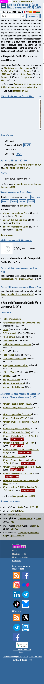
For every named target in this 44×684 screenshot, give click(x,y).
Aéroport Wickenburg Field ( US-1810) (19, 436)
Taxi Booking (25, 205)
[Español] (31, 12)
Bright (9, 12)
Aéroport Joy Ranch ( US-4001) (16, 428)
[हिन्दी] (38, 12)
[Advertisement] (22, 535)
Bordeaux (7, 375)
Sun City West (7, 71)
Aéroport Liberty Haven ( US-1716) (18, 407)
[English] (27, 12)
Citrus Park (26, 74)
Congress (5, 77)
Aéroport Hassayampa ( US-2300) (17, 473)
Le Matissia (8, 340)
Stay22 (31, 201)
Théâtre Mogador (10, 333)
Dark (13, 12)
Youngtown (26, 77)
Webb (3, 80)
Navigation (3, 5)
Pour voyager (7, 235)
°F (20, 12)
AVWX (20, 507)
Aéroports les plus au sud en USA (22, 87)
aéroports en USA (20, 90)
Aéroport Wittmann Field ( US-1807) (19, 442)
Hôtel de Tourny (10, 372)
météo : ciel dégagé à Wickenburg (16, 240)
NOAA (21, 510)
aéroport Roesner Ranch (13, 383)
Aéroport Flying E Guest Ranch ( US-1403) (21, 466)
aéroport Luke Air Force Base (15, 213)
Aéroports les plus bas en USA (16, 167)
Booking (5, 201)
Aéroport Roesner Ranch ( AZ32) (17, 403)
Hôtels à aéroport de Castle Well (17, 96)
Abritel (22, 201)
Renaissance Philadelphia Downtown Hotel (22, 322)
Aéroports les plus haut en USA (27, 164)
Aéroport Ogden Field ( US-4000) (17, 414)
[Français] (24, 13)
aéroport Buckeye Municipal (15, 219)
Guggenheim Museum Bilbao (15, 365)
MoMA (5, 329)
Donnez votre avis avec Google (22, 651)
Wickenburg (25, 68)
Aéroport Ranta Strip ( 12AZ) (15, 418)
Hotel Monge (8, 354)
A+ (4, 12)
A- (1, 12)
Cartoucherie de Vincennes (14, 358)
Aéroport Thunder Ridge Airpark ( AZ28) (20, 421)
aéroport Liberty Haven (13, 387)
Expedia (14, 201)
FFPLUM (34, 507)
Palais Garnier (9, 336)
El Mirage (6, 74)
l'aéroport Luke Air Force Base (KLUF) (17, 278)
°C (18, 12)
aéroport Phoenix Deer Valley (15, 226)
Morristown (9, 68)
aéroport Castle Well (11, 379)
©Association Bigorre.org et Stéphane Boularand (22, 656)
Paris (5, 351)
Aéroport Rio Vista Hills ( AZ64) (16, 432)
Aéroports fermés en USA (24, 496)
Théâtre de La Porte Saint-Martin (17, 344)
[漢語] (34, 12)
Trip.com (18, 216)
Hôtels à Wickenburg (12, 318)
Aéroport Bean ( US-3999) (14, 456)
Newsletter (16, 560)
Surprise (28, 71)
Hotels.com (35, 196)
